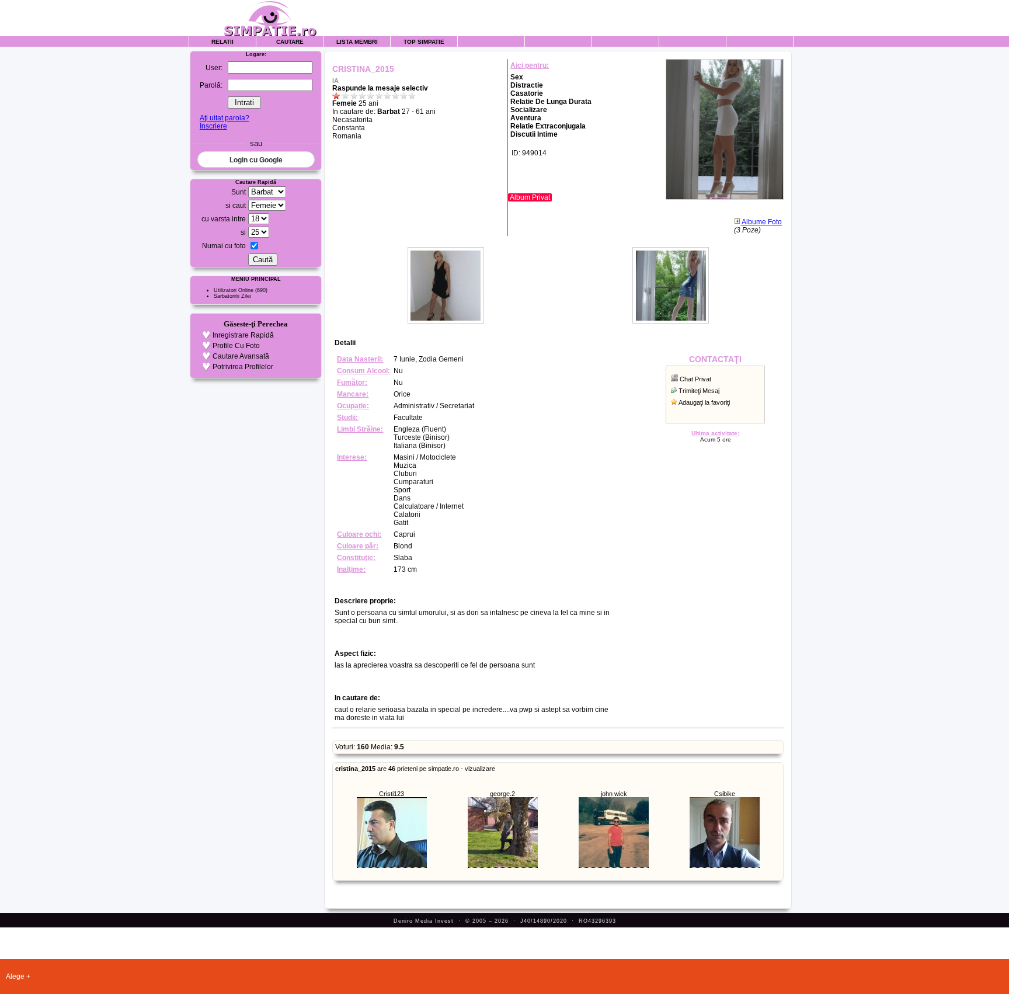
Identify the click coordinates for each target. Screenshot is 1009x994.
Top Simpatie (423, 42)
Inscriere (213, 126)
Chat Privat (695, 379)
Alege (15, 976)
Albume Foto (761, 222)
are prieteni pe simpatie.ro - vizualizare (415, 768)
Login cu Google (256, 160)
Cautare (290, 42)
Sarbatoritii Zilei (232, 296)
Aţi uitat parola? (224, 118)
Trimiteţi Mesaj (699, 390)
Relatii (222, 42)
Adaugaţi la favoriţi (704, 402)
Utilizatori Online (233, 290)
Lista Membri (357, 42)
